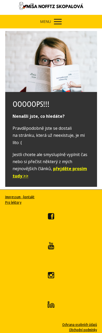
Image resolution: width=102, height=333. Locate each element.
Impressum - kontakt (20, 197)
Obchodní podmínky (83, 330)
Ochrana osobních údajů (79, 324)
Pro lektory (13, 202)
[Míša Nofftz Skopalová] (51, 7)
